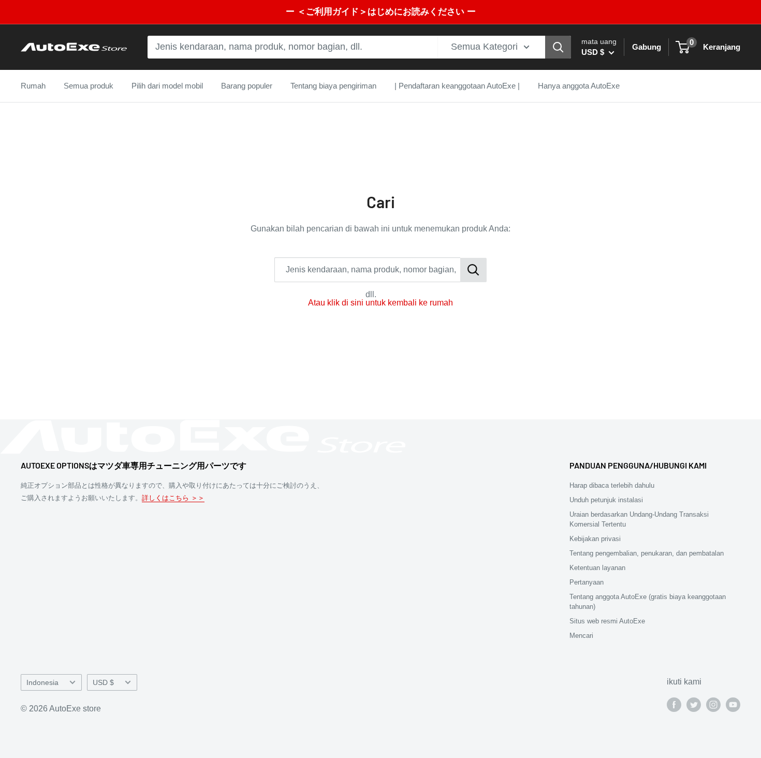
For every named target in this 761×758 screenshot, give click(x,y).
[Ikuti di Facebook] (674, 704)
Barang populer (246, 85)
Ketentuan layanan (597, 568)
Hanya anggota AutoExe (579, 85)
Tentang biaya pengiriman (333, 85)
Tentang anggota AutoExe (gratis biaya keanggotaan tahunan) (647, 601)
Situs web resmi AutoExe (607, 621)
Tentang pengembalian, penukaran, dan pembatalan (646, 553)
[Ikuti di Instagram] (713, 704)
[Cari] (558, 47)
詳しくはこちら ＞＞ (173, 498)
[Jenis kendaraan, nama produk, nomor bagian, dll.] (473, 270)
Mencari (581, 635)
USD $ (103, 683)
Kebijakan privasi (595, 539)
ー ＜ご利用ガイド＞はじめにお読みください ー (381, 12)
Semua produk (88, 85)
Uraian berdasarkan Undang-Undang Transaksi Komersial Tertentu (639, 519)
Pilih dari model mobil (167, 85)
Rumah (33, 85)
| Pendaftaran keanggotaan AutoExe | (457, 85)
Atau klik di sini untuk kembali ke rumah (380, 302)
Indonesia (42, 683)
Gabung (646, 46)
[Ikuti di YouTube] (733, 704)
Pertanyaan (586, 582)
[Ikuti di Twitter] (693, 704)
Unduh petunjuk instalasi (606, 500)
